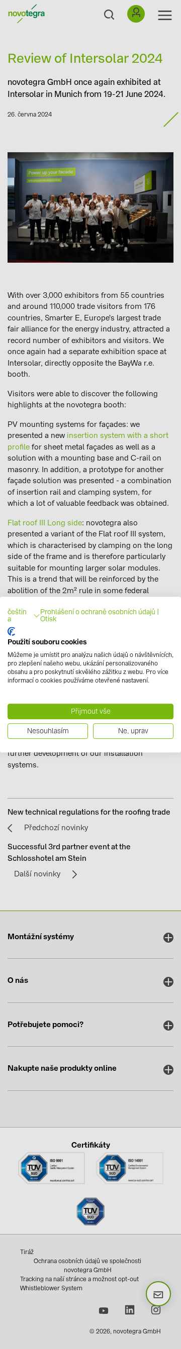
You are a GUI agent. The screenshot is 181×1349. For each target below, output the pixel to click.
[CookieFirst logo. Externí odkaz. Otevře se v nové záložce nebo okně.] (11, 631)
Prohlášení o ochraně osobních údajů (97, 611)
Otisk (48, 618)
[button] (24, 615)
